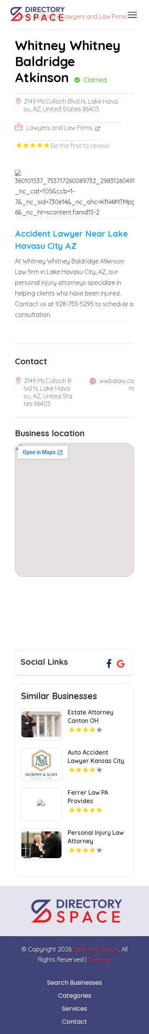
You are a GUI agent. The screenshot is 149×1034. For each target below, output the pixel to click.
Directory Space (96, 949)
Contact (74, 1021)
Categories (74, 995)
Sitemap (99, 959)
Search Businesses (74, 982)
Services (74, 1008)
